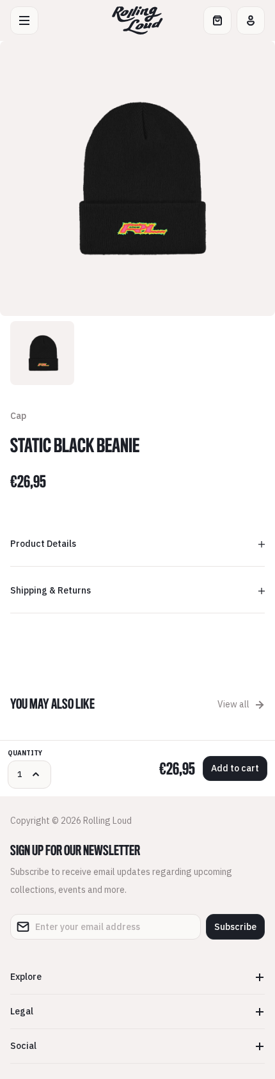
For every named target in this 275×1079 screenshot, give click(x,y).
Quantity (25, 753)
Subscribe (235, 927)
